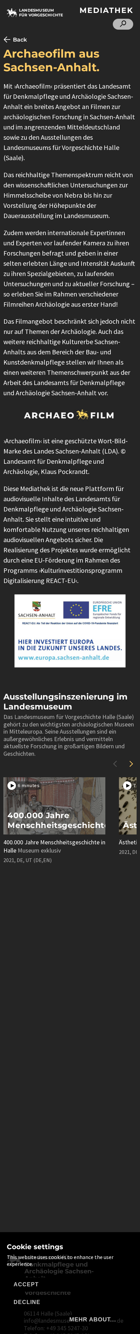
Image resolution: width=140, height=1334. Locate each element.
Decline (27, 1302)
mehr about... (92, 1319)
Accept (26, 1284)
